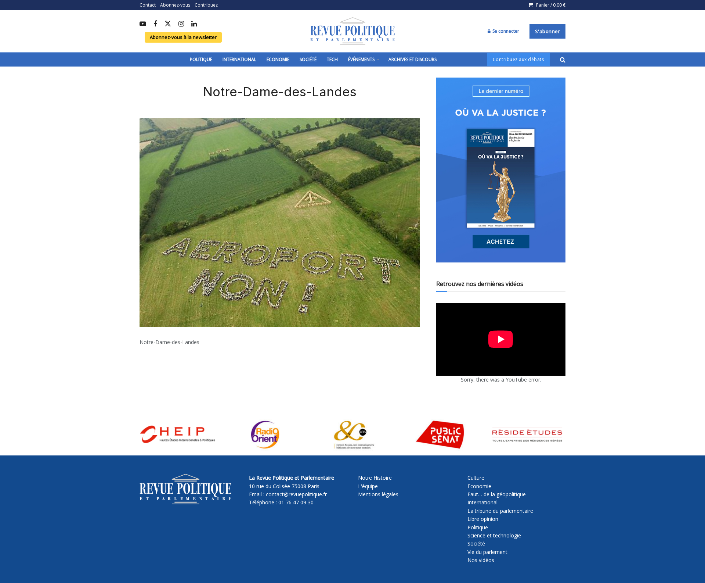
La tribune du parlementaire (500, 510)
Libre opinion (482, 518)
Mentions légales (378, 494)
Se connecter (505, 31)
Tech (332, 59)
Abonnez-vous (175, 5)
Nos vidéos (480, 560)
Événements (361, 59)
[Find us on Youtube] (143, 24)
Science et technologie (494, 535)
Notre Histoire (375, 477)
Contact (148, 5)
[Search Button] (562, 60)
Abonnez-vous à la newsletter (183, 37)
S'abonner (547, 31)
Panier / (550, 5)
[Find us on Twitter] (167, 24)
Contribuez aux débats (518, 59)
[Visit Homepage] (352, 31)
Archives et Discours (412, 59)
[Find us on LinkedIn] (194, 24)
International (239, 59)
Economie (278, 59)
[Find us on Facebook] (155, 24)
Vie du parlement (487, 551)
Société (308, 59)
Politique (201, 59)
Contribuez (206, 5)
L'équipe (368, 486)
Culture (475, 477)
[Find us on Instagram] (181, 24)
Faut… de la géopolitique (496, 494)
